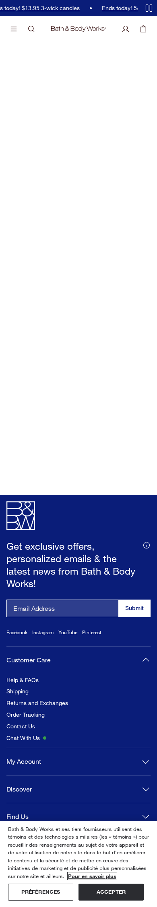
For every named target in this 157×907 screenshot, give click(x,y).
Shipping (17, 691)
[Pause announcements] (149, 8)
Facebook (16, 632)
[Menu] (13, 29)
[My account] (125, 29)
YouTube (67, 632)
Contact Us (20, 726)
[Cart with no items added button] (143, 29)
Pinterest (91, 632)
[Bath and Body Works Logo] (78, 29)
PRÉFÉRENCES (40, 891)
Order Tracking (25, 714)
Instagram (43, 632)
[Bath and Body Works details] (147, 544)
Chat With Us (23, 738)
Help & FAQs (22, 680)
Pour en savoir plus (92, 876)
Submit (134, 607)
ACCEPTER (111, 891)
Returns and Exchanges (37, 703)
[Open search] (31, 29)
